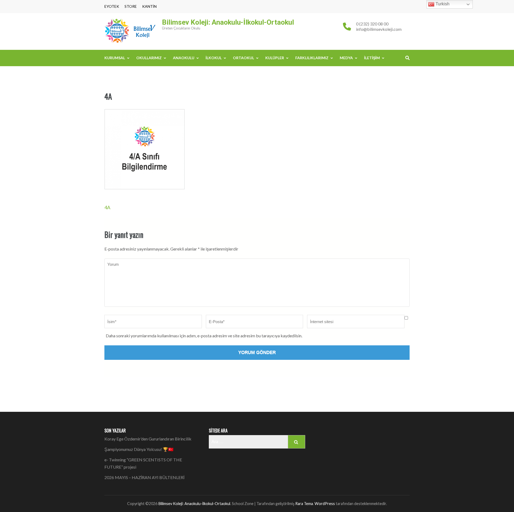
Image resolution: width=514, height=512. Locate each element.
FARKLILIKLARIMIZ (311, 57)
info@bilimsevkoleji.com (379, 29)
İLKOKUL (214, 57)
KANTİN (149, 6)
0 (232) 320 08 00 (372, 23)
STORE (130, 6)
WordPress (325, 503)
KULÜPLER (274, 57)
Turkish (441, 4)
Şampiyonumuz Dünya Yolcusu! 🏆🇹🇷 (138, 449)
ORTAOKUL (243, 57)
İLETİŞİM (372, 57)
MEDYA (346, 57)
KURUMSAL (114, 57)
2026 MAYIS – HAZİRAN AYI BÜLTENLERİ (144, 477)
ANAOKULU (183, 57)
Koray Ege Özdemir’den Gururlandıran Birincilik (147, 438)
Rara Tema (304, 503)
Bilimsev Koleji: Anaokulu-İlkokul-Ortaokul (228, 22)
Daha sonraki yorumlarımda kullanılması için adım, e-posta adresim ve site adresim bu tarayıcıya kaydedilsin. (204, 335)
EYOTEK (111, 6)
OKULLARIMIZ (149, 57)
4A (107, 207)
